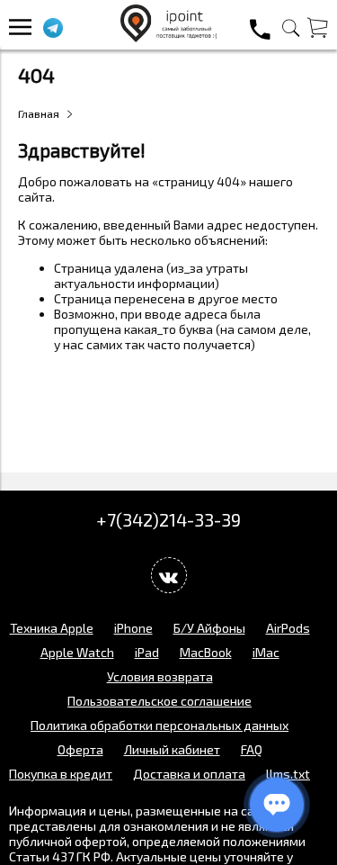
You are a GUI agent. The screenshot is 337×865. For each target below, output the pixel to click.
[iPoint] (168, 37)
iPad (147, 652)
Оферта (80, 749)
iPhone (133, 627)
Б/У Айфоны (209, 627)
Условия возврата (160, 676)
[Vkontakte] (169, 575)
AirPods (288, 627)
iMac (266, 652)
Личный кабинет (172, 749)
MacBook (206, 652)
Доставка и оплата (189, 773)
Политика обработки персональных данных (159, 725)
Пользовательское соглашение (159, 700)
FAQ (251, 749)
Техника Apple (51, 627)
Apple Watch (77, 652)
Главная (38, 113)
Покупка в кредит (60, 773)
